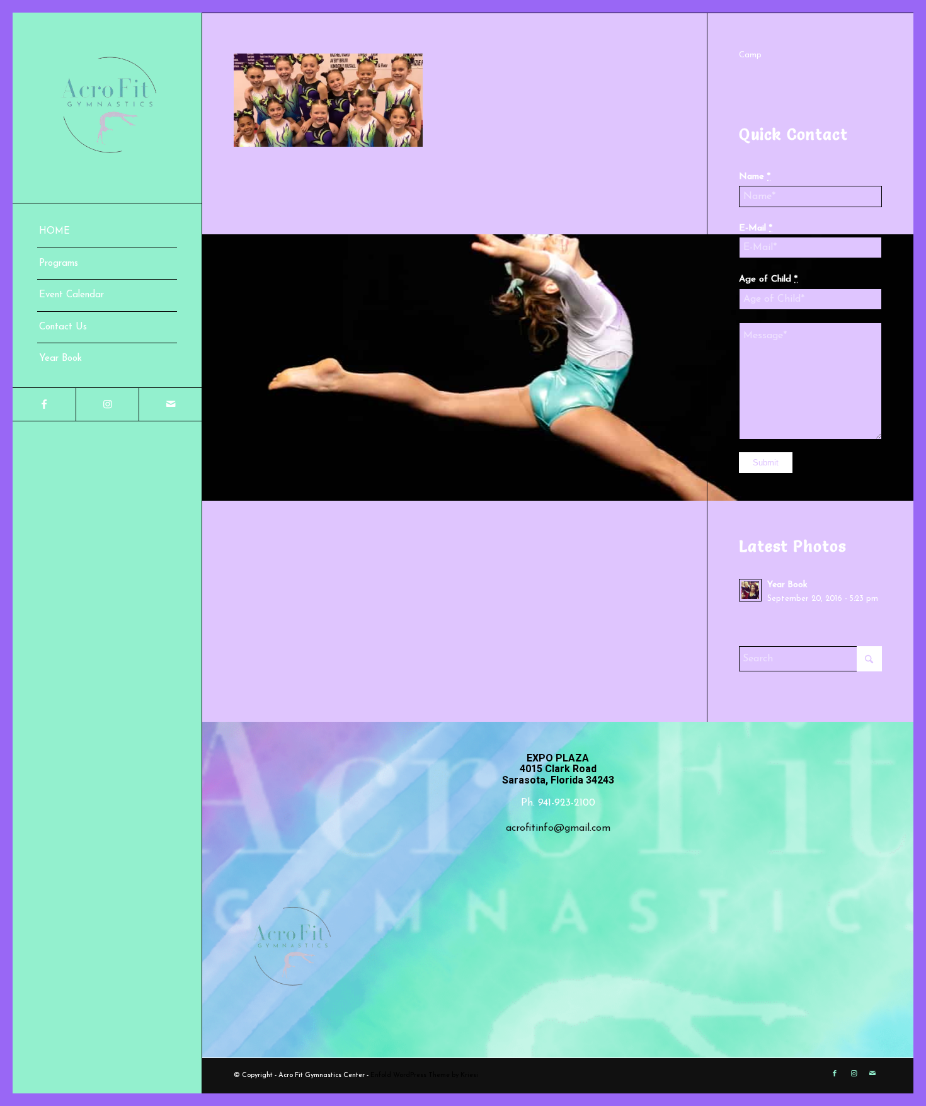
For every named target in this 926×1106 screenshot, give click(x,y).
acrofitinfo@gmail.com (558, 828)
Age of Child (768, 279)
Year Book (787, 585)
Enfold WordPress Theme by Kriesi (424, 1075)
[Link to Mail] (170, 404)
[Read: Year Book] (750, 590)
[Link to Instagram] (107, 404)
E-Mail (755, 228)
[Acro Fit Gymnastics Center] (107, 108)
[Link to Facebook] (44, 404)
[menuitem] (107, 232)
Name (754, 176)
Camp (750, 55)
